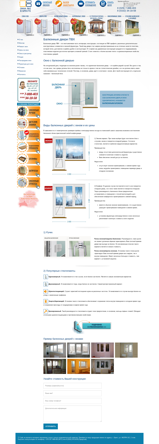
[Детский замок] (28, 124)
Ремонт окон (23, 46)
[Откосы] (28, 183)
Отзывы (21, 67)
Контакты (22, 74)
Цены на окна (24, 50)
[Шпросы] (28, 171)
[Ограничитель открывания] (28, 136)
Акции (21, 57)
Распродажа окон (25, 60)
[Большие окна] (114, 26)
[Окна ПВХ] (25, 26)
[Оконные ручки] (28, 110)
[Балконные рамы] (61, 26)
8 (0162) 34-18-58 (126, 10)
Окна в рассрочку (25, 53)
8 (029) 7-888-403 (126, 8)
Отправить (51, 426)
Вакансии (22, 71)
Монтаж (21, 43)
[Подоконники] (28, 147)
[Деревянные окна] (79, 26)
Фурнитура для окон (26, 64)
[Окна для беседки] (97, 26)
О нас (21, 39)
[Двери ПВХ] (43, 26)
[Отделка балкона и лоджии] (132, 26)
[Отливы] (28, 159)
